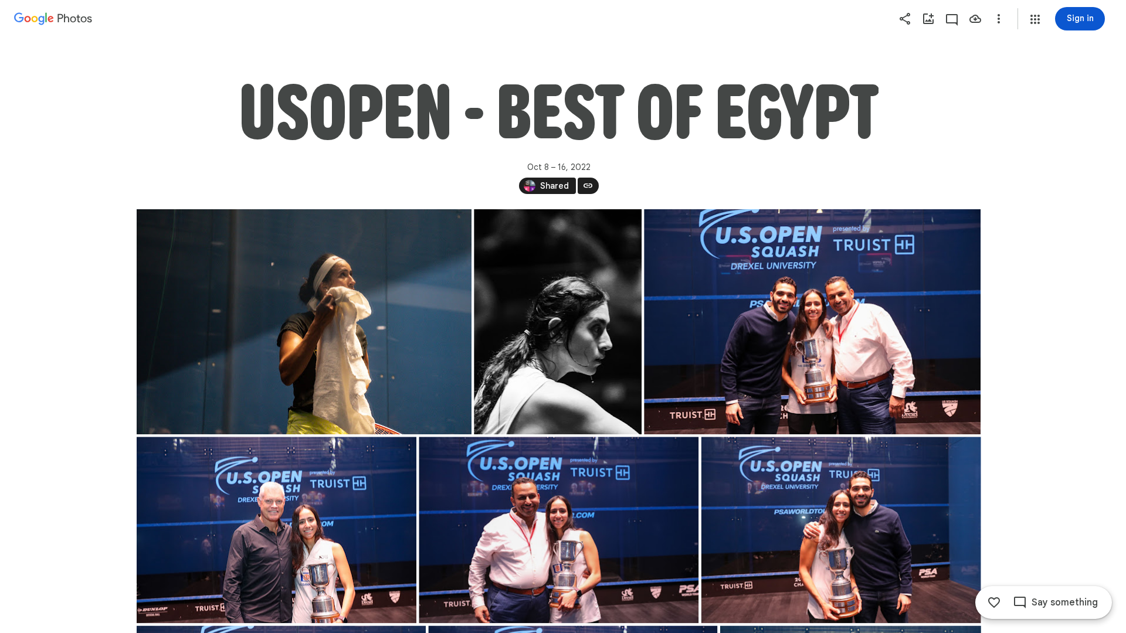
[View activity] (952, 18)
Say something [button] (1065, 602)
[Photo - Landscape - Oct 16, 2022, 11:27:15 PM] (304, 321)
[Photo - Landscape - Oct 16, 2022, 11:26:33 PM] (558, 530)
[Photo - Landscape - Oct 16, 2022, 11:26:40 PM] (276, 530)
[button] (1035, 19)
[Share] (905, 18)
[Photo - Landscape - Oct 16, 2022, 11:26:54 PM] (812, 321)
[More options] (998, 18)
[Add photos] (928, 18)
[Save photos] (975, 18)
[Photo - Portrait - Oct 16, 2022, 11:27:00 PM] (558, 321)
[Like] (994, 602)
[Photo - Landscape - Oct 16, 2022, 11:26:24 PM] (841, 530)
